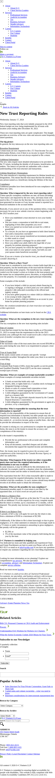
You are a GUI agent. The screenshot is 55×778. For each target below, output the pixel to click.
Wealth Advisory (17, 24)
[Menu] (1, 102)
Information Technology (20, 26)
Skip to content (6, 47)
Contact (8, 40)
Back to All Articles (11, 107)
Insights (8, 38)
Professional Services (18, 15)
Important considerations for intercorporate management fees (29, 696)
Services (8, 13)
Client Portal (10, 42)
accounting (6, 563)
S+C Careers (15, 31)
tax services (17, 561)
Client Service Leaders (19, 10)
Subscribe (4, 663)
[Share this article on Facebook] (1, 612)
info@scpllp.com (26, 547)
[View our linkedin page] (1, 52)
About (7, 6)
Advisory (4, 603)
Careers (8, 29)
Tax (11, 19)
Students (13, 35)
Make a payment (6, 54)
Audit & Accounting (18, 17)
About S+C (15, 8)
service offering (14, 565)
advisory (15, 563)
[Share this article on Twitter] (6, 612)
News (23, 603)
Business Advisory (17, 22)
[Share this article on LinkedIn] (3, 612)
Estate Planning (14, 603)
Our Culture (15, 33)
